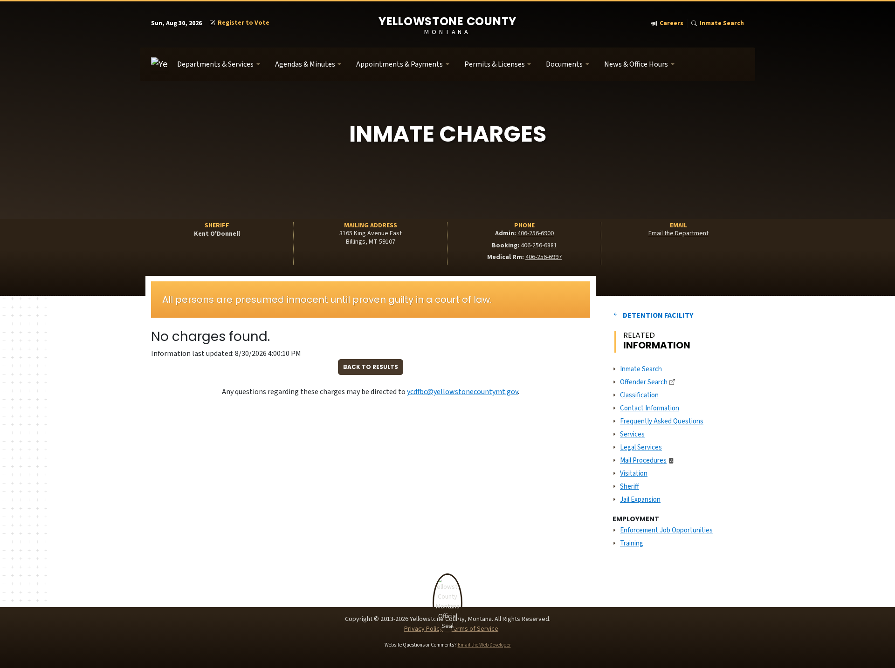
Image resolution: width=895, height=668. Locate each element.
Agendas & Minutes (305, 64)
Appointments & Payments (399, 64)
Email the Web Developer (484, 644)
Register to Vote (243, 23)
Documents (564, 64)
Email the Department (678, 233)
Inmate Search (722, 23)
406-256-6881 (539, 245)
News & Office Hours (636, 64)
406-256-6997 (543, 257)
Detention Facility (658, 315)
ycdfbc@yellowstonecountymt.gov (462, 392)
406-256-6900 (535, 233)
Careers (671, 23)
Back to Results (370, 367)
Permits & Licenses (494, 64)
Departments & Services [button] (215, 64)
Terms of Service (474, 629)
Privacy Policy (423, 629)
